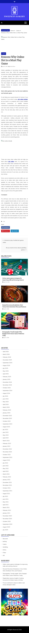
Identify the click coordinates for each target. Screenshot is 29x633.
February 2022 (7, 477)
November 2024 (7, 385)
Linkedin (15, 231)
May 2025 (6, 371)
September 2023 (7, 424)
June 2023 (6, 432)
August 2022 (6, 460)
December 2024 (7, 382)
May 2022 (6, 468)
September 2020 (7, 524)
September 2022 (7, 457)
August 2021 (6, 493)
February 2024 (7, 410)
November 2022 (7, 452)
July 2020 (5, 530)
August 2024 (6, 393)
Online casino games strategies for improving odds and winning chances (13, 279)
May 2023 (6, 435)
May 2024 (6, 401)
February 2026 (7, 357)
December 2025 (7, 360)
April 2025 (6, 374)
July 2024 (5, 396)
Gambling (5, 547)
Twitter (15, 227)
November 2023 (7, 418)
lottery (4, 550)
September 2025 (7, 362)
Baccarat (5, 538)
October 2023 (7, 421)
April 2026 (6, 351)
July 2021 (5, 496)
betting (5, 541)
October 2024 (7, 387)
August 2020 (6, 527)
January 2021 (6, 513)
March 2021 (6, 507)
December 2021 (7, 482)
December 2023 (7, 415)
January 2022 (6, 479)
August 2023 (6, 426)
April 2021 (6, 504)
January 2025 (6, 379)
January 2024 (6, 413)
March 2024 (6, 407)
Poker (4, 552)
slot (4, 221)
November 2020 (7, 518)
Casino (3, 53)
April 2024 (6, 404)
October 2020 (7, 521)
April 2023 (6, 438)
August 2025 (6, 365)
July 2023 (5, 429)
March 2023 (6, 440)
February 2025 (7, 376)
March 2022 (6, 474)
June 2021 (6, 499)
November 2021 (7, 485)
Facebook (6, 227)
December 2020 (7, 516)
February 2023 (7, 443)
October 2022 (7, 454)
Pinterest (6, 231)
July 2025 (5, 368)
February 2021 (7, 510)
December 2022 (7, 449)
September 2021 (7, 491)
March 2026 (6, 354)
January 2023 (6, 446)
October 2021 (7, 488)
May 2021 (6, 502)
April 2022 (6, 471)
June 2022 (6, 465)
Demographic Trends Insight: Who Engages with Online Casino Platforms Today (13, 333)
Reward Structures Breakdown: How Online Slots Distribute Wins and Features (14, 306)
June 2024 (6, 399)
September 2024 (7, 390)
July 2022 (5, 463)
